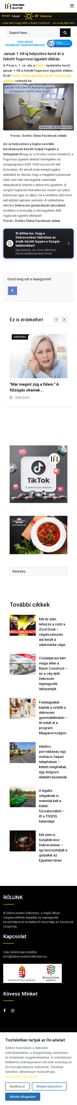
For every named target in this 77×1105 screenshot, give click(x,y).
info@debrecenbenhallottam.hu (25, 956)
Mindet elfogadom (23, 1096)
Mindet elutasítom (49, 1086)
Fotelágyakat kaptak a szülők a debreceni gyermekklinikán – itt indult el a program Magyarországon (53, 717)
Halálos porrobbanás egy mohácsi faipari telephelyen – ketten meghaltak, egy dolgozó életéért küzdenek (53, 761)
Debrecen (43, 16)
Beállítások (17, 1086)
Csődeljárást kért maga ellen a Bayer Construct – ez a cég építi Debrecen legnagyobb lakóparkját (53, 673)
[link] (40, 65)
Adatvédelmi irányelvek (21, 1076)
